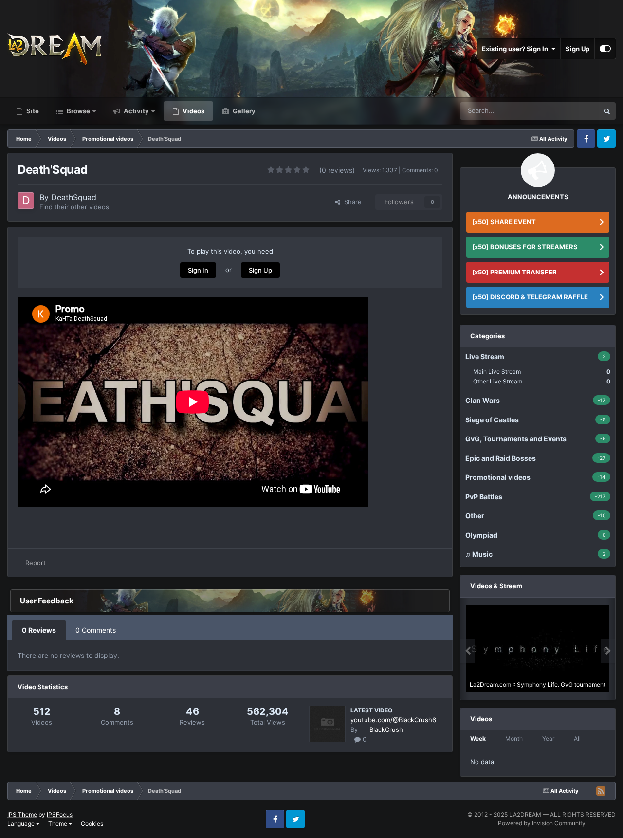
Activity (135, 111)
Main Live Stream (541, 371)
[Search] (607, 111)
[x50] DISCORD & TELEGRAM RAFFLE (530, 297)
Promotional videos (559, 110)
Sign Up (577, 49)
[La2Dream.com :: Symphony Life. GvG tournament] (537, 648)
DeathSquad (73, 197)
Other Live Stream (541, 381)
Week (478, 738)
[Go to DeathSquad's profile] (26, 200)
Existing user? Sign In (516, 49)
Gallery (243, 111)
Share (351, 202)
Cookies (92, 823)
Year (548, 738)
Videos (192, 111)
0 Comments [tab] (95, 630)
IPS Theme (22, 814)
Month (514, 738)
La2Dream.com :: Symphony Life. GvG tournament (537, 684)
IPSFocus (60, 814)
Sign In (198, 270)
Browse (77, 111)
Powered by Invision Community (542, 823)
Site (32, 111)
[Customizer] (605, 48)
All (577, 738)
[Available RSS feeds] (601, 791)
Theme (58, 823)
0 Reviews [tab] (39, 630)
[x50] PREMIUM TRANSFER (514, 272)
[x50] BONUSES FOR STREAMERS (525, 247)
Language (21, 823)
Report (35, 562)
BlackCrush (386, 729)
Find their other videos (74, 207)
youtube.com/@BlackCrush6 (393, 720)
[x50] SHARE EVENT (504, 222)
